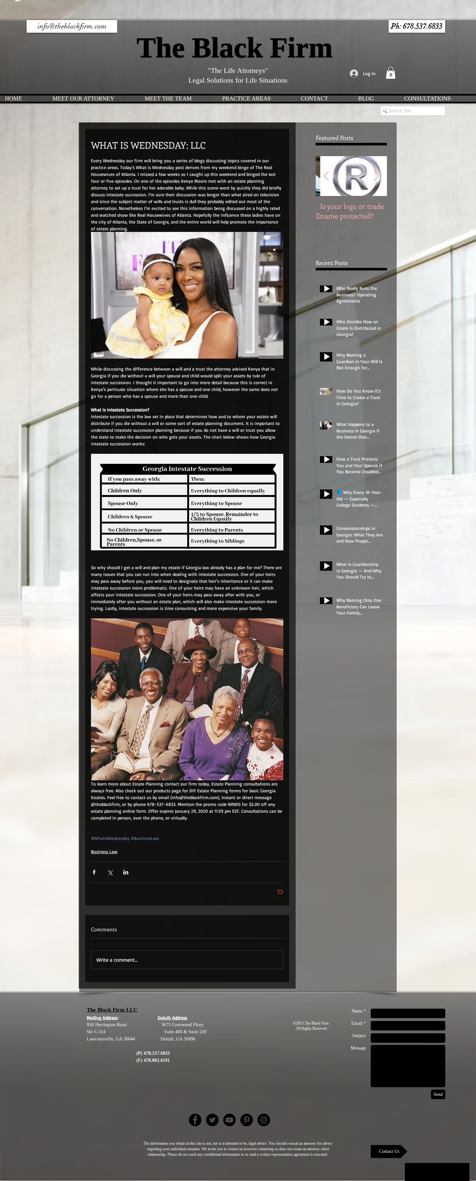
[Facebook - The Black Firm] (195, 1120)
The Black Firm (238, 47)
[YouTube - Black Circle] (229, 1120)
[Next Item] (377, 176)
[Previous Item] (326, 176)
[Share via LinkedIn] (126, 872)
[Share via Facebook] (94, 872)
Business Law (104, 851)
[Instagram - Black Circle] (263, 1120)
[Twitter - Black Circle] (212, 1120)
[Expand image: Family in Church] (187, 699)
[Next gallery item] (275, 699)
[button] (417, 26)
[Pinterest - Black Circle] (246, 1120)
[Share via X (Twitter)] (110, 872)
